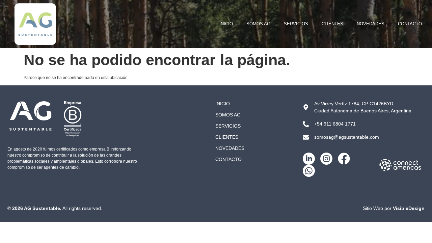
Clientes (332, 23)
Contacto (410, 23)
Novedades (370, 23)
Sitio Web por (394, 208)
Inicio (226, 23)
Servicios (296, 23)
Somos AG (258, 23)
